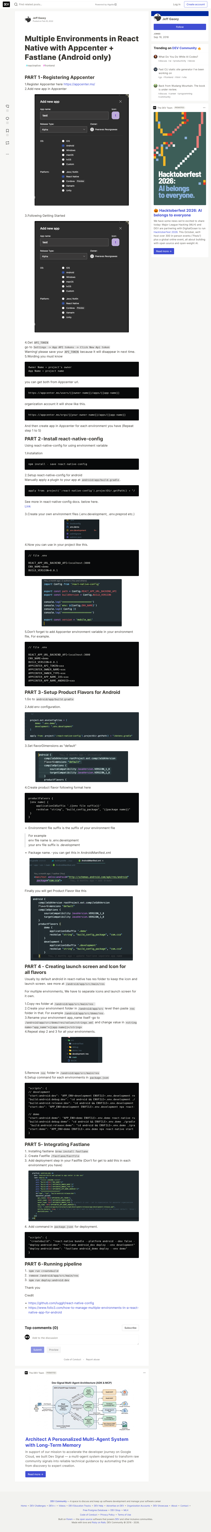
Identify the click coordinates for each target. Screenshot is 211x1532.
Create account (196, 4)
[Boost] (7, 143)
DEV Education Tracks (80, 1505)
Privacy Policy (107, 1514)
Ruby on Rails (99, 1522)
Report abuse (93, 1359)
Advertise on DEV (115, 1505)
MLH (126, 1510)
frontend (49, 65)
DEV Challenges (38, 1505)
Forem (69, 1519)
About (174, 1505)
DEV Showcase (160, 1505)
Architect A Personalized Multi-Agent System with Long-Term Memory (76, 1442)
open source (86, 1519)
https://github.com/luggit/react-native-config (61, 1303)
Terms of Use (124, 1514)
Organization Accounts (138, 1505)
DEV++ (52, 1505)
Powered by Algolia (104, 4)
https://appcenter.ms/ (79, 84)
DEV (117, 1519)
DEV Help (98, 1505)
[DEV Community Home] (6, 4)
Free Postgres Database (95, 1510)
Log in (176, 4)
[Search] (16, 4)
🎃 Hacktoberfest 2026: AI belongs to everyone (178, 212)
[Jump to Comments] (7, 120)
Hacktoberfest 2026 (165, 232)
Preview (53, 1349)
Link (28, 506)
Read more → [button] (35, 1474)
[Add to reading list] (7, 132)
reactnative (33, 65)
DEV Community (184, 48)
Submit (37, 1349)
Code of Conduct (72, 1359)
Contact (184, 1505)
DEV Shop (115, 1510)
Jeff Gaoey (39, 17)
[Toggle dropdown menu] (144, 1372)
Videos (62, 1505)
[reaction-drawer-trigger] (7, 108)
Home (24, 1505)
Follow (180, 26)
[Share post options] (7, 154)
